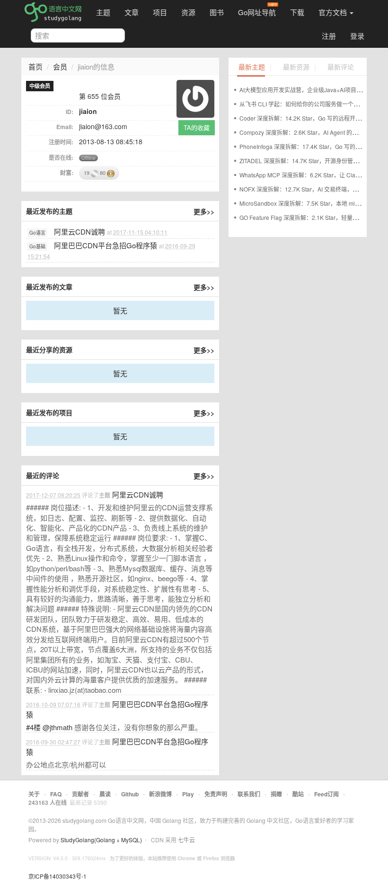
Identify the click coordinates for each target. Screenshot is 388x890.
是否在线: (61, 157)
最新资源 (296, 67)
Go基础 (37, 246)
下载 (297, 12)
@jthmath (57, 727)
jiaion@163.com (103, 126)
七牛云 (186, 840)
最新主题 (251, 67)
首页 (35, 66)
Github (130, 794)
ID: (69, 111)
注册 (329, 36)
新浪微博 (160, 794)
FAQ (56, 794)
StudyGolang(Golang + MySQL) (101, 840)
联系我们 (249, 794)
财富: (66, 172)
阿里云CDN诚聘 (79, 231)
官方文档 (333, 12)
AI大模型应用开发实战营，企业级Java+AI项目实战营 (306, 90)
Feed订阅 (326, 794)
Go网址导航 (257, 12)
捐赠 (276, 794)
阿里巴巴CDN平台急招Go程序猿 (105, 245)
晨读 (105, 794)
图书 (217, 12)
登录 (357, 36)
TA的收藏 (197, 127)
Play (188, 794)
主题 (103, 12)
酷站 (298, 794)
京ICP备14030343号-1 (57, 876)
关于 (34, 794)
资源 (188, 12)
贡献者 (80, 794)
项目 (160, 12)
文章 (131, 12)
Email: (64, 126)
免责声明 (215, 794)
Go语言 (37, 232)
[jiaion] (195, 98)
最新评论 (340, 67)
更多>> (204, 211)
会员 (60, 66)
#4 (33, 727)
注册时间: (61, 142)
